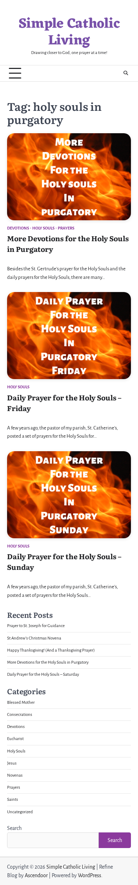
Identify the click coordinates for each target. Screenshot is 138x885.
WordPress (89, 875)
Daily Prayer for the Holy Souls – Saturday (43, 674)
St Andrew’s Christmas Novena (34, 638)
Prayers (66, 228)
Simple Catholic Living (69, 32)
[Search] (125, 73)
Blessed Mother (21, 702)
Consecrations (19, 714)
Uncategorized (20, 812)
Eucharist (15, 738)
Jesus (12, 763)
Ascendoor (36, 875)
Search (14, 828)
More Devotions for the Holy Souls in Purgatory (47, 662)
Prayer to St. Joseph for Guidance (36, 626)
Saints (12, 799)
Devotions (18, 228)
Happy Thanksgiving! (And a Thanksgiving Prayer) (51, 650)
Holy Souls (43, 228)
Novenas (15, 775)
